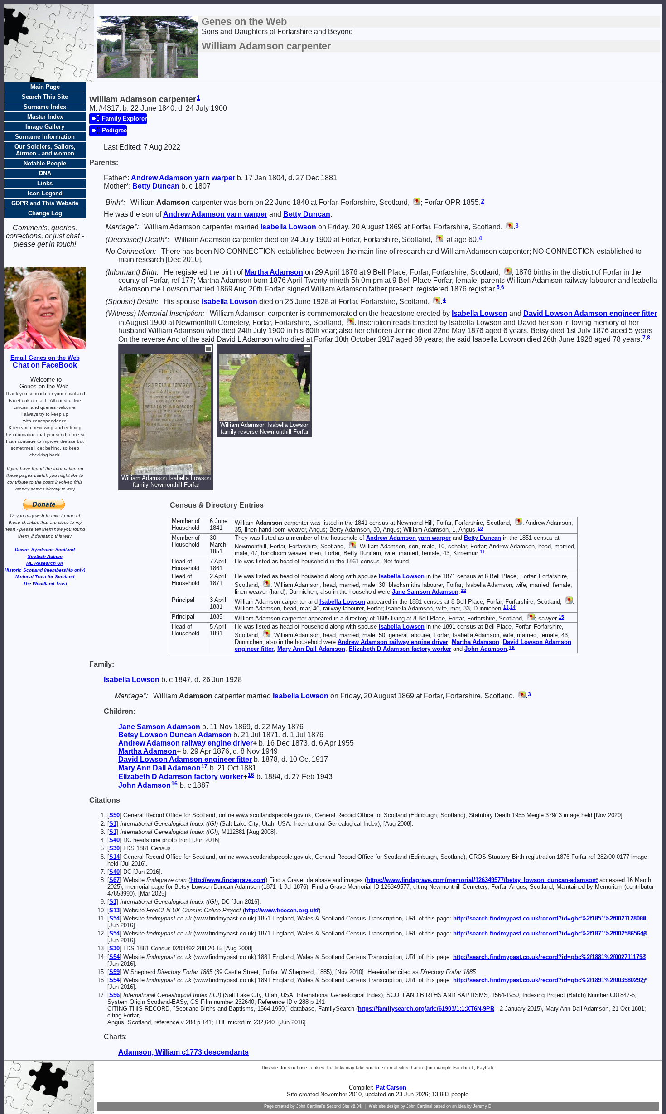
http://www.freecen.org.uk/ (282, 910)
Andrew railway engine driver (393, 642)
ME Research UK (44, 563)
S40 (114, 840)
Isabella (288, 227)
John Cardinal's (310, 1106)
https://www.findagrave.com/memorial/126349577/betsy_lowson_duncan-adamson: (482, 880)
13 (506, 607)
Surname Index (45, 106)
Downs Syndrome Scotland (45, 549)
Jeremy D (482, 1106)
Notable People (45, 163)
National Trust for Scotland (44, 576)
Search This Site (45, 96)
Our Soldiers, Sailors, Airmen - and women (45, 150)
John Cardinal (419, 1106)
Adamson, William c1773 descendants (183, 1052)
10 (480, 528)
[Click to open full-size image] (208, 348)
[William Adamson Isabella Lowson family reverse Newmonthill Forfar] (264, 417)
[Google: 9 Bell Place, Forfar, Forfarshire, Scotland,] (507, 272)
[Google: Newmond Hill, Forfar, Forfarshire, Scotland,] (517, 522)
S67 (114, 880)
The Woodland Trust (45, 583)
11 (482, 551)
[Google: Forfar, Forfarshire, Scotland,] (415, 202)
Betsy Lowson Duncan (175, 735)
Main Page (45, 86)
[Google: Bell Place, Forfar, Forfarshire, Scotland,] (265, 635)
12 (463, 590)
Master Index (45, 116)
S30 (114, 848)
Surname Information (45, 136)
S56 (114, 995)
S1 (112, 823)
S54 (114, 918)
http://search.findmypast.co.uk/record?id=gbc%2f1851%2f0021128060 (549, 918)
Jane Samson (425, 591)
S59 (114, 972)
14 (513, 607)
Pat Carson (391, 1087)
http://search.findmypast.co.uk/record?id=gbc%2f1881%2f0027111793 (549, 957)
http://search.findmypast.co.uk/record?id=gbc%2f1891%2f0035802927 (550, 980)
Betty (155, 186)
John (485, 648)
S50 (114, 815)
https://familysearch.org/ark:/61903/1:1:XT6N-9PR (426, 1008)
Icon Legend (45, 193)
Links (45, 183)
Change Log (45, 213)
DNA (45, 173)
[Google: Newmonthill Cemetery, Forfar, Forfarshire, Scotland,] (349, 322)
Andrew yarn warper (183, 178)
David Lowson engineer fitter (590, 313)
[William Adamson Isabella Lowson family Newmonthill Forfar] (166, 470)
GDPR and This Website (44, 203)
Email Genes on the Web (45, 357)
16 (512, 647)
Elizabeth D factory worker (400, 648)
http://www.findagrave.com (227, 880)
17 (204, 766)
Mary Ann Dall (311, 648)
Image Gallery (44, 126)
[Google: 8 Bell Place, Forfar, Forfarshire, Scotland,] (265, 584)
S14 (114, 856)
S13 (114, 910)
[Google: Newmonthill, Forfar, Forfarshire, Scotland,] (351, 546)
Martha (274, 272)
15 (561, 617)
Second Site (338, 1106)
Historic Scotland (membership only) (45, 569)
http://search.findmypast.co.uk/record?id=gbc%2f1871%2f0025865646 (550, 933)
